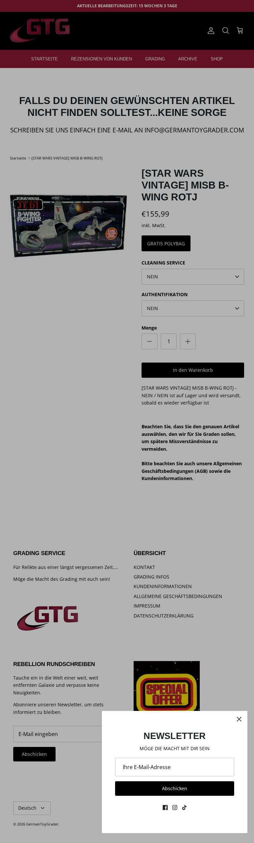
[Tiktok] (184, 807)
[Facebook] (165, 807)
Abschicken (174, 788)
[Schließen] (239, 719)
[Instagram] (174, 807)
